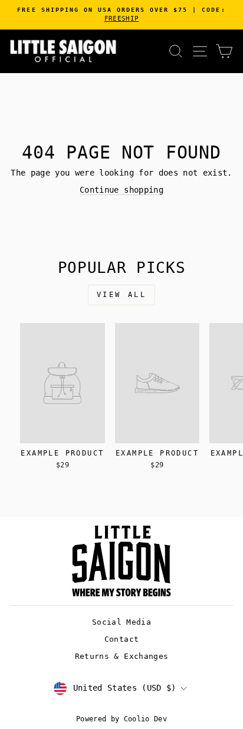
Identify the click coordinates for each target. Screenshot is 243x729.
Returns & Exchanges (122, 656)
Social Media (121, 622)
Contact (121, 639)
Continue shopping (121, 189)
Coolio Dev (145, 719)
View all (122, 295)
